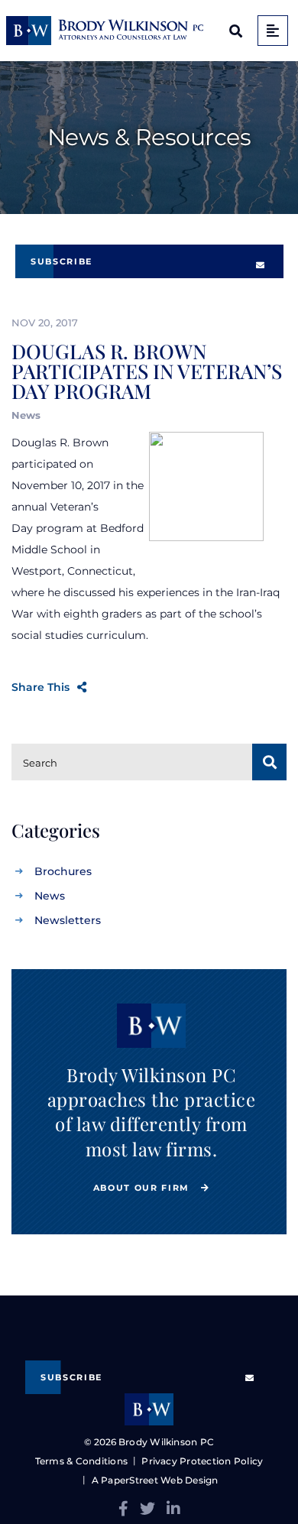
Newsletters (67, 920)
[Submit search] (269, 762)
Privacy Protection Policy (202, 1461)
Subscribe (61, 261)
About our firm (143, 1187)
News (49, 896)
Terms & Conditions (81, 1461)
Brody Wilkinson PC (166, 1442)
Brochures (63, 871)
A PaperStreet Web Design (155, 1480)
